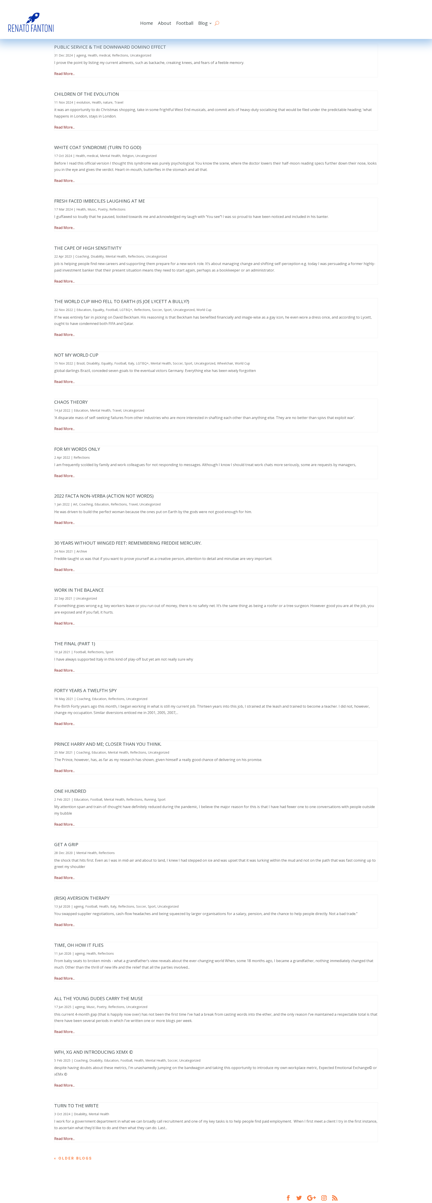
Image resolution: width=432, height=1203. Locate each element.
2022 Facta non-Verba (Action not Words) (104, 496)
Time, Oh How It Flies (79, 945)
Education (83, 310)
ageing (81, 55)
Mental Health (110, 156)
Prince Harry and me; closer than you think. (108, 744)
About (164, 23)
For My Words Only (77, 449)
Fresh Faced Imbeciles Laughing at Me (99, 201)
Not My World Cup (76, 355)
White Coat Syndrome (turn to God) (97, 147)
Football (184, 23)
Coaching (82, 256)
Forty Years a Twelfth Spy (85, 690)
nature (107, 102)
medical (104, 55)
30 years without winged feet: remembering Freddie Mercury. (128, 543)
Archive (81, 551)
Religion (128, 156)
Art (75, 504)
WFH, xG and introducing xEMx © (93, 1052)
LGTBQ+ (125, 310)
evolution (83, 102)
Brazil (80, 363)
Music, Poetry (98, 209)
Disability (97, 256)
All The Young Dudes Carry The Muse (98, 998)
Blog (203, 23)
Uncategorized (140, 55)
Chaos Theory (71, 402)
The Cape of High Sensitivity (87, 248)
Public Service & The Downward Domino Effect (110, 47)
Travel (118, 102)
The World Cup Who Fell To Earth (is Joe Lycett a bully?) (121, 301)
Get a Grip (66, 844)
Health (92, 55)
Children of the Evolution (86, 94)
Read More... (64, 73)
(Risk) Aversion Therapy (81, 898)
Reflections (120, 55)
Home (146, 23)
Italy (131, 363)
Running (150, 799)
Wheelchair (225, 363)
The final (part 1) (74, 644)
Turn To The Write (76, 1106)
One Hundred (70, 791)
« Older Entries (75, 1158)
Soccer (157, 310)
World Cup (204, 310)
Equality (98, 310)
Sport (168, 310)
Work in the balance (79, 590)
